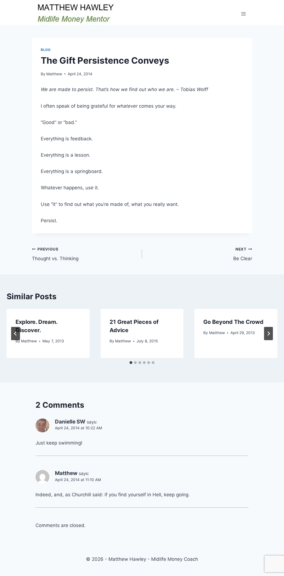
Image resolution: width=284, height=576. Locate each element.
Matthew (54, 74)
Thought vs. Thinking (55, 254)
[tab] (131, 362)
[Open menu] (243, 13)
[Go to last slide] (15, 333)
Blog (45, 50)
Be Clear (242, 254)
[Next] (268, 333)
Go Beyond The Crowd (233, 322)
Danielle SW (70, 422)
